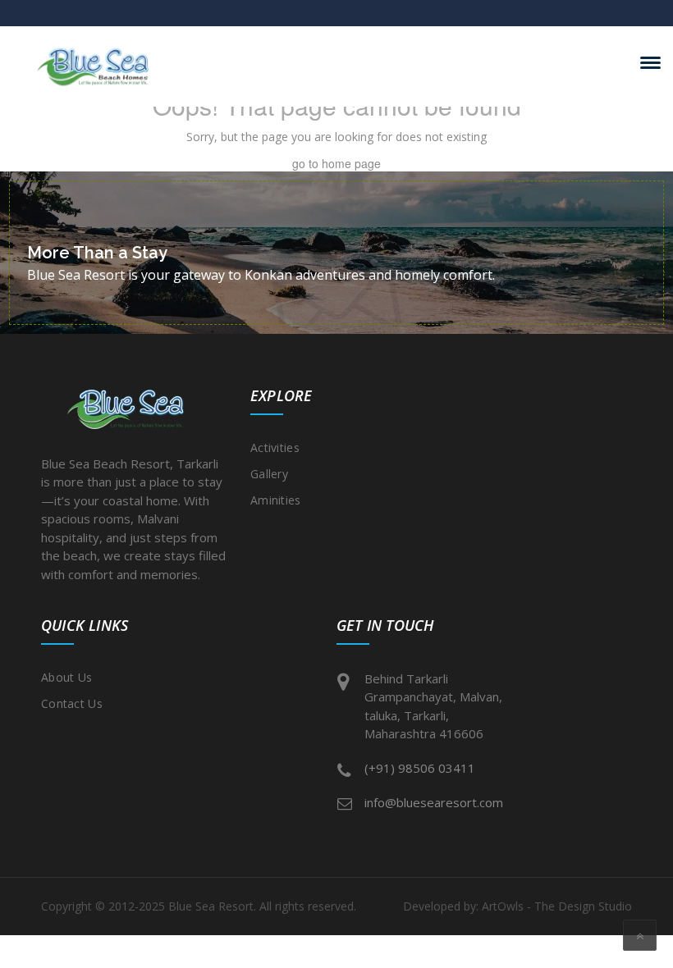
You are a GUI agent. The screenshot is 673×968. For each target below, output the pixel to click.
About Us (66, 677)
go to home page (336, 163)
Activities (275, 447)
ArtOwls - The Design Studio (557, 906)
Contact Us (72, 703)
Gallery (269, 474)
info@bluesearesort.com (433, 802)
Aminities (275, 500)
